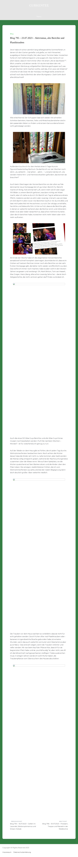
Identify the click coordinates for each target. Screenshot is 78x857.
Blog (11, 34)
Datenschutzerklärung (22, 852)
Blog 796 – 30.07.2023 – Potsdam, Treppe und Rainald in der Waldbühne (55, 826)
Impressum (6, 852)
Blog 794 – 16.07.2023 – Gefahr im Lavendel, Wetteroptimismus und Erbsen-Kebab (23, 826)
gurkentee (39, 5)
